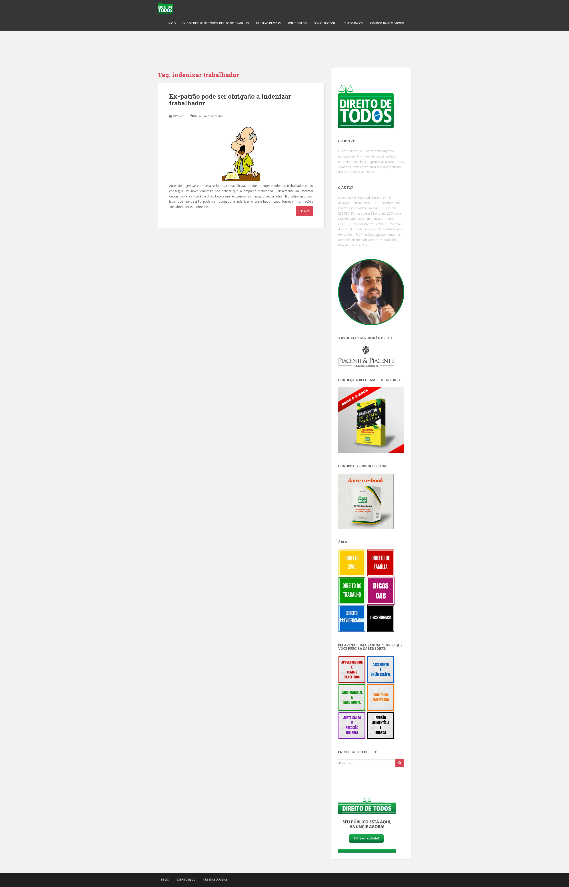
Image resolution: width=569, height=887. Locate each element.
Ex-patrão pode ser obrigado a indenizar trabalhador (230, 99)
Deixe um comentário (208, 116)
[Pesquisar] (399, 763)
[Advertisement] (284, 47)
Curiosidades (353, 23)
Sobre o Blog (297, 23)
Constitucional (325, 23)
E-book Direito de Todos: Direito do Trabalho (215, 23)
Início (172, 23)
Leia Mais (304, 211)
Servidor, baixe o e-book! (387, 23)
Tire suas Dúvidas (268, 23)
